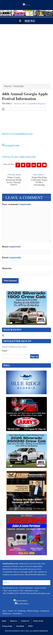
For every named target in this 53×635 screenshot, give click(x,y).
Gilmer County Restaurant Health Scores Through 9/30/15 (13, 181)
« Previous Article (14, 174)
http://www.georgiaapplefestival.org (17, 133)
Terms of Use (38, 621)
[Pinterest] (39, 165)
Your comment (16, 204)
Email (11, 257)
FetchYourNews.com (10, 588)
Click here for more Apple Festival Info (19, 156)
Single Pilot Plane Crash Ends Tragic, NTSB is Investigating (39, 181)
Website (6, 268)
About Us (13, 621)
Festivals (18, 86)
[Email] (44, 165)
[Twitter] (23, 165)
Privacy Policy (7, 626)
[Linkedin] (33, 165)
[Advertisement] (26, 52)
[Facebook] (17, 165)
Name (11, 246)
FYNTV (30, 626)
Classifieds (20, 626)
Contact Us (25, 621)
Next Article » (39, 174)
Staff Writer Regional (37, 103)
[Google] (28, 165)
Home (7, 86)
